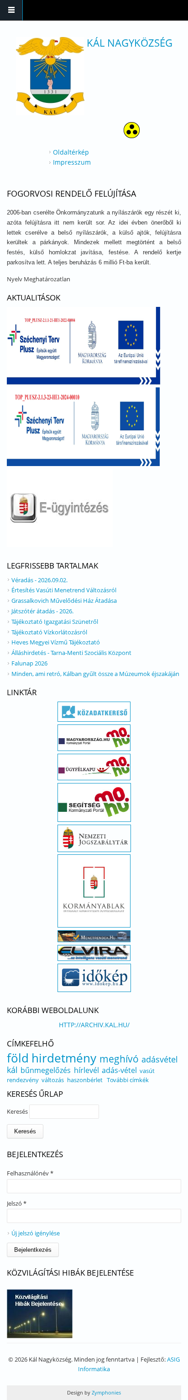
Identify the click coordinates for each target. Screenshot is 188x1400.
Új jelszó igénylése (35, 1233)
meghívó (119, 1058)
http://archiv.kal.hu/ (94, 1024)
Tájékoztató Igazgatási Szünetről (54, 621)
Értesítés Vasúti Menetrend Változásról (63, 590)
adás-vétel (119, 1070)
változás (53, 1080)
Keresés (18, 1111)
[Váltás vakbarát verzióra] (132, 135)
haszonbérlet (85, 1080)
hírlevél (86, 1070)
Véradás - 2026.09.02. (39, 580)
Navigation (11, 10)
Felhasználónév (30, 1173)
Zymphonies (105, 1392)
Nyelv (15, 279)
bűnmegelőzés (46, 1070)
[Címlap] (50, 76)
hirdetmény (63, 1058)
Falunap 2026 (29, 663)
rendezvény (23, 1080)
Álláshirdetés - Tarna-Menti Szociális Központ (71, 653)
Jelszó (16, 1203)
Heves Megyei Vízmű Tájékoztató (55, 642)
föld (18, 1058)
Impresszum (72, 162)
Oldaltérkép (71, 152)
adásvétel (159, 1059)
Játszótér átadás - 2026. (42, 611)
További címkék (128, 1080)
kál (12, 1069)
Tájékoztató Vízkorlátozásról (49, 632)
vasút (147, 1071)
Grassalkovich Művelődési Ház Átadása (64, 600)
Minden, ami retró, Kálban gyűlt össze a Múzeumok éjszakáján (95, 674)
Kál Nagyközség (129, 42)
